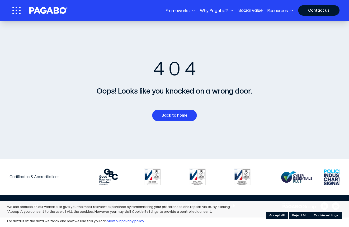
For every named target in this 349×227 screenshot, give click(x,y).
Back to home (174, 115)
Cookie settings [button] (326, 215)
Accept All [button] (277, 215)
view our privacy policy (125, 221)
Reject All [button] (299, 215)
